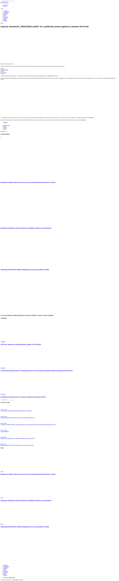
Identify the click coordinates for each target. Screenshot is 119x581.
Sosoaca (5, 127)
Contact (5, 6)
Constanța (5, 10)
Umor (2, 23)
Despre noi (5, 5)
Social (4, 15)
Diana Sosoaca (6, 125)
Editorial (5, 20)
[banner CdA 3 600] (59, 115)
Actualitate (5, 13)
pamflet (5, 126)
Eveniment (5, 17)
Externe (5, 19)
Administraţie (6, 12)
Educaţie (5, 18)
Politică (5, 14)
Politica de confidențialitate (9, 577)
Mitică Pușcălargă (4, 69)
